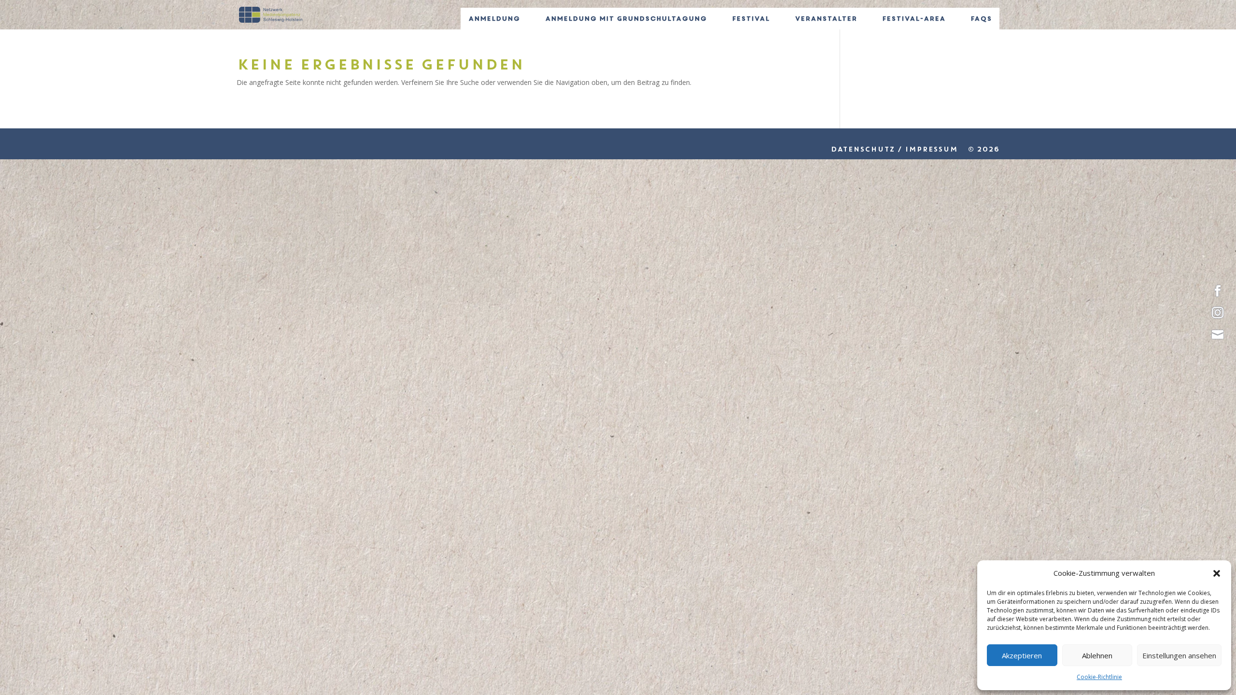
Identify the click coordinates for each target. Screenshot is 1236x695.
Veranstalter (826, 18)
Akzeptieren (1022, 655)
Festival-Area (913, 18)
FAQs (981, 18)
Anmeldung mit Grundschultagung (626, 18)
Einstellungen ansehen (1179, 655)
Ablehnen (1097, 655)
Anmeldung (494, 18)
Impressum (931, 149)
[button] (1217, 573)
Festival (751, 18)
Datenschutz (862, 149)
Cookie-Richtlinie (1099, 677)
